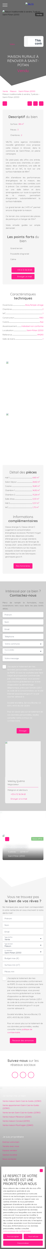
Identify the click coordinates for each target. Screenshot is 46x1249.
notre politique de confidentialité (17, 1231)
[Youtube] (23, 1075)
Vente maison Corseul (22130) (16, 1121)
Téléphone (9, 636)
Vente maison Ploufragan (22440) (18, 1125)
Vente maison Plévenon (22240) (17, 1116)
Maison (13, 91)
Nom (7, 622)
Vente (5, 91)
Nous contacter (9, 1159)
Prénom (8, 615)
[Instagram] (31, 1075)
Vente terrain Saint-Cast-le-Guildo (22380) (22, 1112)
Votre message (12, 658)
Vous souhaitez (9, 650)
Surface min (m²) (12, 965)
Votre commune (12, 644)
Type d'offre (8, 937)
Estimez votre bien (11, 1142)
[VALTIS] (34, 5)
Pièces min (9, 971)
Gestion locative (10, 1154)
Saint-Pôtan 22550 (27, 91)
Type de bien (8, 944)
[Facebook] (15, 1075)
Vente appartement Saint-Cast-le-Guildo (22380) (21, 1106)
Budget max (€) (12, 958)
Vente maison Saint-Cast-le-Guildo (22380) (22, 1101)
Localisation (8, 950)
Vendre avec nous (11, 1146)
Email (7, 629)
